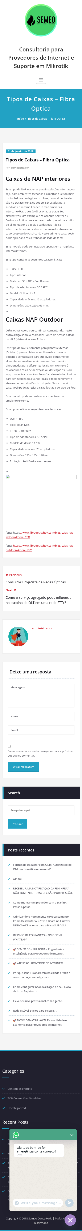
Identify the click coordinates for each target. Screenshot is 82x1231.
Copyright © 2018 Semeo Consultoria (29, 1218)
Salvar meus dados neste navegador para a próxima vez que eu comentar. (40, 753)
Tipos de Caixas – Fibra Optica (46, 118)
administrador (20, 167)
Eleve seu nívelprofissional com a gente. (37, 1001)
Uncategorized (17, 1108)
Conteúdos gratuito (20, 1089)
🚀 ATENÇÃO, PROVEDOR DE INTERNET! (38, 963)
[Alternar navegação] (41, 80)
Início (20, 118)
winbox (17, 879)
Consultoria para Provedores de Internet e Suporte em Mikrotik (41, 58)
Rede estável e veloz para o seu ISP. (35, 1010)
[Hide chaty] (70, 1220)
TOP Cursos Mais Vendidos (24, 1098)
